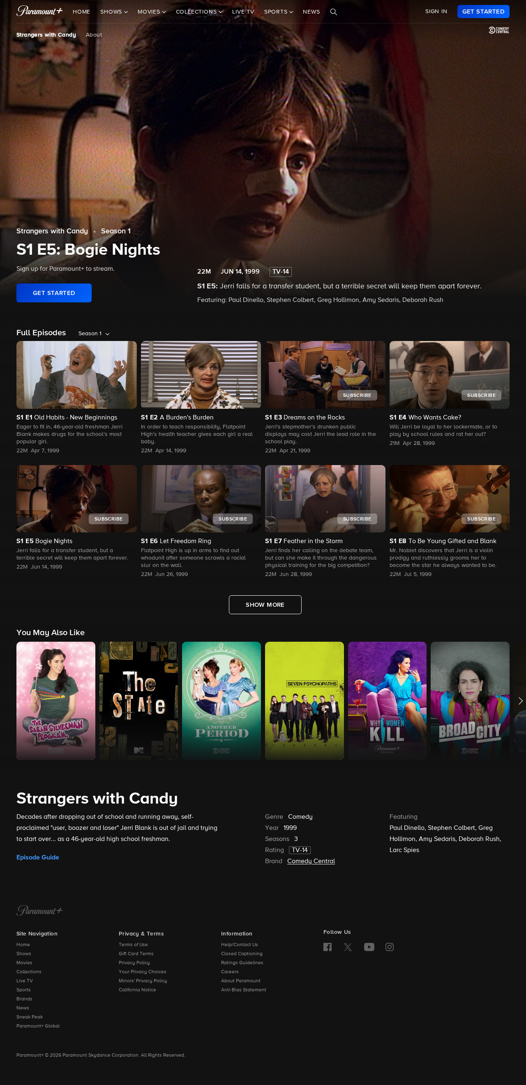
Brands (24, 999)
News (311, 12)
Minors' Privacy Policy (143, 981)
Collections (29, 972)
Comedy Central (311, 861)
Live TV (243, 12)
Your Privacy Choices (142, 972)
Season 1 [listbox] (90, 333)
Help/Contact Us (239, 944)
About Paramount (241, 981)
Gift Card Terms (136, 953)
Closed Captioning (242, 953)
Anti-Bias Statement (243, 990)
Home (81, 12)
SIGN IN (436, 11)
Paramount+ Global (38, 1026)
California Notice (137, 990)
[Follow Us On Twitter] (348, 946)
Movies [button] (150, 12)
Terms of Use (133, 944)
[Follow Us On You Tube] (369, 947)
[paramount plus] (39, 11)
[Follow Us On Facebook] (327, 947)
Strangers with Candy (46, 35)
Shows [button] (112, 12)
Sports (23, 990)
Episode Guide (37, 857)
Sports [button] (277, 12)
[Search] (333, 12)
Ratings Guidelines (242, 963)
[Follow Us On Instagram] (389, 947)
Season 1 (116, 231)
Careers (230, 972)
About (94, 35)
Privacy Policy (134, 963)
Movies (24, 963)
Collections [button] (197, 12)
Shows (23, 953)
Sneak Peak (29, 1017)
